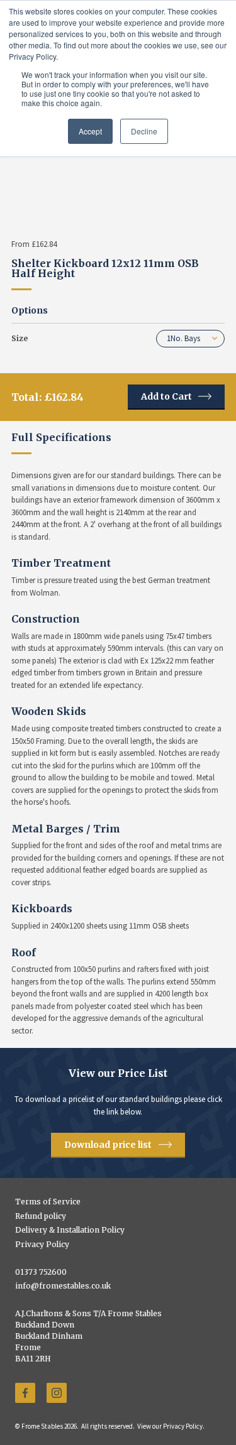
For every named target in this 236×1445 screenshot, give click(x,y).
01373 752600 (41, 1272)
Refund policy (40, 1216)
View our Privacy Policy (170, 1426)
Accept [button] (90, 131)
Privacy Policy (42, 1244)
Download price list (108, 1144)
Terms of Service (48, 1202)
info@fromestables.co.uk (63, 1286)
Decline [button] (144, 131)
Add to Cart (166, 396)
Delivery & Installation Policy (70, 1230)
